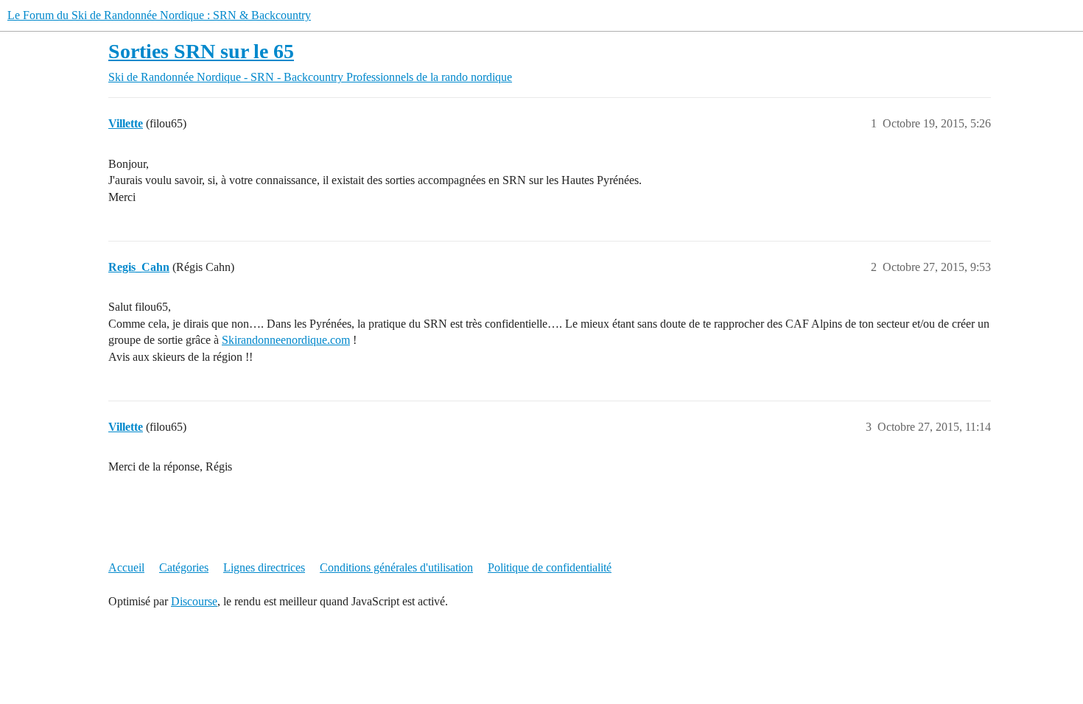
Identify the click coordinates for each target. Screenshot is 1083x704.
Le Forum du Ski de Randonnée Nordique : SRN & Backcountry (159, 15)
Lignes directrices (264, 567)
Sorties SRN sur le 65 (201, 51)
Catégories (183, 567)
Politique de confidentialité (549, 567)
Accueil (126, 567)
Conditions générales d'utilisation (396, 567)
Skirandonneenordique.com (286, 340)
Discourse (194, 601)
